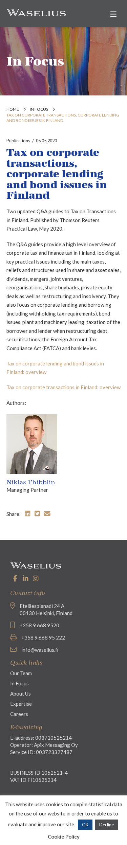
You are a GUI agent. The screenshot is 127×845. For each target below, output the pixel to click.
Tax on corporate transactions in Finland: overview (63, 387)
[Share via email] (47, 513)
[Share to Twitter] (37, 513)
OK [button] (85, 824)
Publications (18, 140)
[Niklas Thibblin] (31, 443)
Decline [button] (106, 824)
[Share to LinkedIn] (27, 513)
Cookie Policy (64, 836)
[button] (113, 14)
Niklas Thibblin (30, 482)
